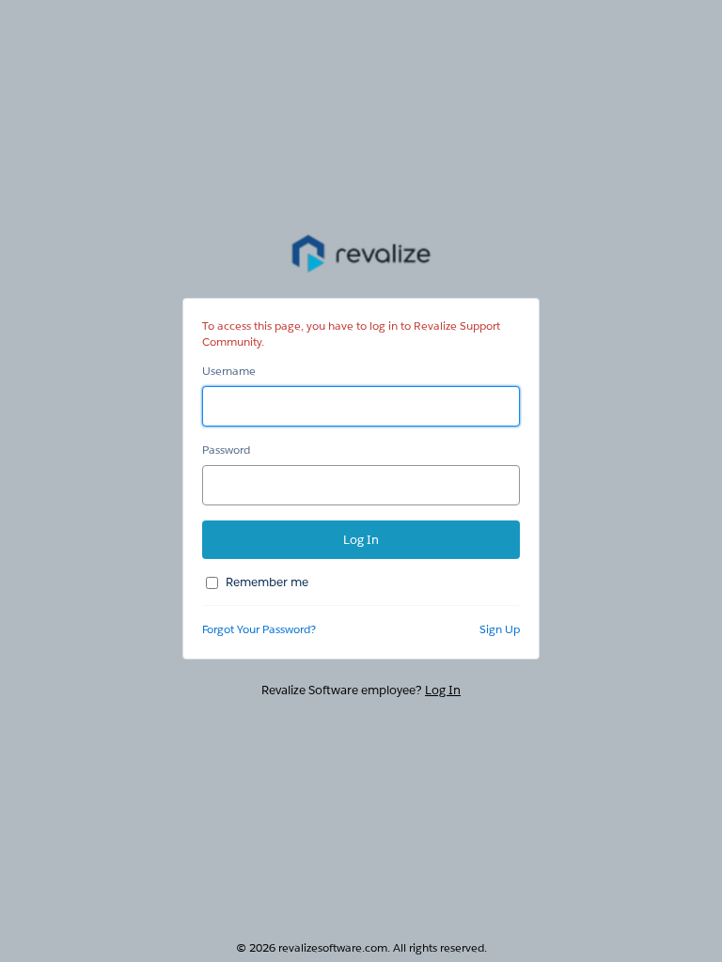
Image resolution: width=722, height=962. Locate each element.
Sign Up (499, 629)
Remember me (267, 582)
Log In (443, 690)
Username (229, 371)
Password (226, 450)
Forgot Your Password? (259, 629)
